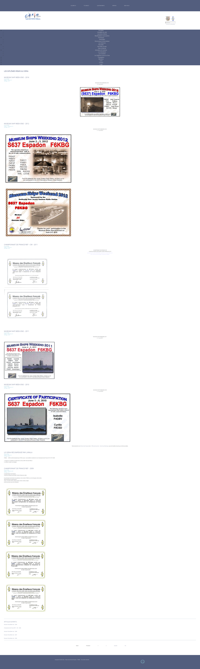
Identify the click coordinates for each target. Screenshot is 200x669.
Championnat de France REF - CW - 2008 (12, 628)
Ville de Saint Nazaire (84, 446)
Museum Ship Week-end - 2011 (16, 331)
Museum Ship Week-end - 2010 (16, 384)
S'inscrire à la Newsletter (170, 24)
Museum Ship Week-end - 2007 (10, 634)
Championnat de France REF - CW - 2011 (21, 244)
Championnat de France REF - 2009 (19, 468)
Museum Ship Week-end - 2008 (10, 631)
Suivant (115, 645)
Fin (125, 645)
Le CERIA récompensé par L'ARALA (18, 452)
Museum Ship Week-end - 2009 (10, 624)
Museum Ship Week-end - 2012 (16, 123)
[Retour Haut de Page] (142, 661)
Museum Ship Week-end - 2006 (10, 638)
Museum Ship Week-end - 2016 (16, 77)
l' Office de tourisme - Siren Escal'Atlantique (100, 446)
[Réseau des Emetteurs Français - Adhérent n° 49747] (173, 18)
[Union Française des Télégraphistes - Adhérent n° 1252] (168, 18)
